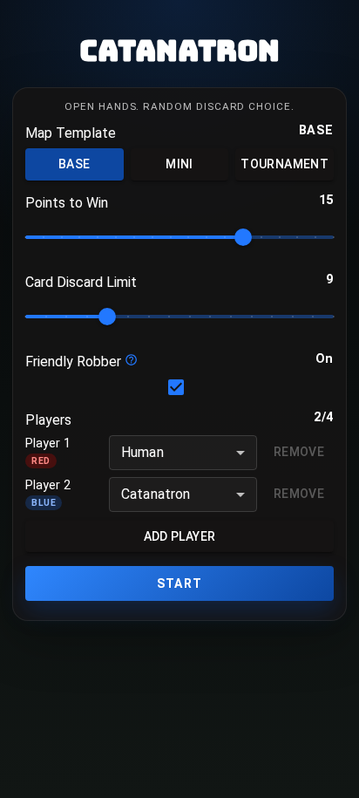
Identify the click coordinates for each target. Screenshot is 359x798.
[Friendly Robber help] (131, 359)
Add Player (180, 536)
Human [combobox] (142, 452)
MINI (179, 164)
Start (179, 583)
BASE (74, 164)
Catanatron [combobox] (156, 494)
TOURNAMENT (284, 164)
